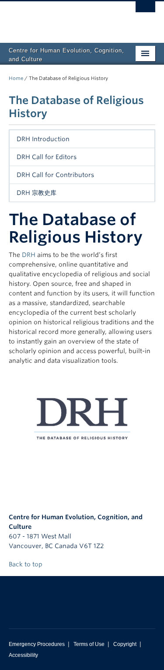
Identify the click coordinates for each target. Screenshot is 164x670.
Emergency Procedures (37, 644)
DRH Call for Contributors (55, 174)
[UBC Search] (145, 11)
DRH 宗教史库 (36, 192)
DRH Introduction (43, 138)
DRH (28, 254)
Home (16, 78)
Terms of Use (89, 644)
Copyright (124, 644)
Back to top (26, 564)
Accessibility (23, 655)
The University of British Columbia (60, 18)
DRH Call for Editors (47, 156)
